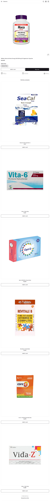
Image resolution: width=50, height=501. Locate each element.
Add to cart (13, 69)
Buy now (37, 69)
